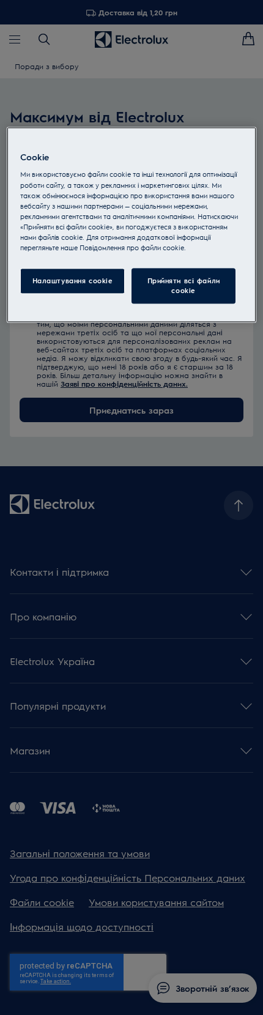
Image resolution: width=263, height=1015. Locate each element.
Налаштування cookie (72, 280)
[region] (132, 224)
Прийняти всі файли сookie (183, 285)
